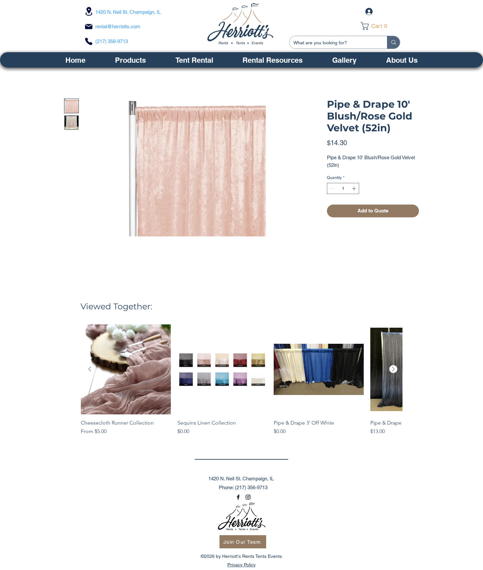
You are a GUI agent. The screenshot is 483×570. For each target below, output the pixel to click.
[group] (241, 383)
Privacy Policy (241, 564)
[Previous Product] (90, 369)
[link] (378, 26)
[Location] (88, 11)
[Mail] (88, 26)
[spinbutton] (343, 188)
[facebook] (238, 497)
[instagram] (248, 497)
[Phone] (88, 41)
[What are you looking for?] (393, 42)
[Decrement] (331, 188)
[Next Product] (393, 369)
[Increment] (354, 188)
